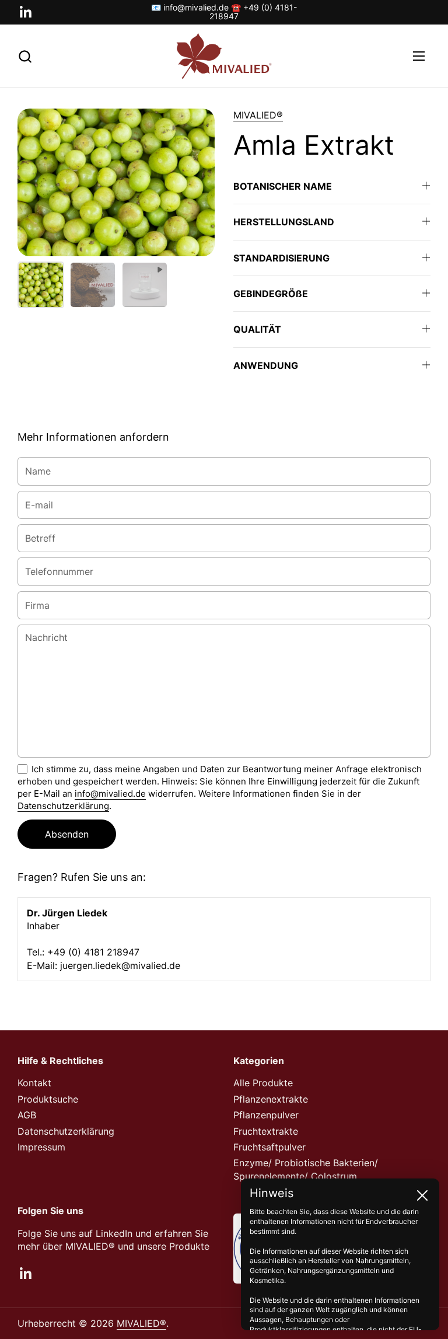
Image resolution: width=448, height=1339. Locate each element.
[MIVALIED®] (223, 56)
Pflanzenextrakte (270, 1099)
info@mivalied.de (110, 793)
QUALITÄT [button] (257, 329)
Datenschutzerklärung (63, 805)
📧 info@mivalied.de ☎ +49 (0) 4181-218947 (224, 12)
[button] (25, 56)
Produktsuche (48, 1099)
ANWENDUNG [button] (265, 365)
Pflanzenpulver (266, 1115)
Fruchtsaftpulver (269, 1147)
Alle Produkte (263, 1083)
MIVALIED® (258, 115)
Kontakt (34, 1083)
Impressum (41, 1147)
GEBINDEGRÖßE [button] (270, 293)
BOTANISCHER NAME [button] (282, 186)
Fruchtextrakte (265, 1131)
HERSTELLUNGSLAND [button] (283, 222)
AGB (27, 1115)
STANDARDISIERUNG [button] (281, 258)
